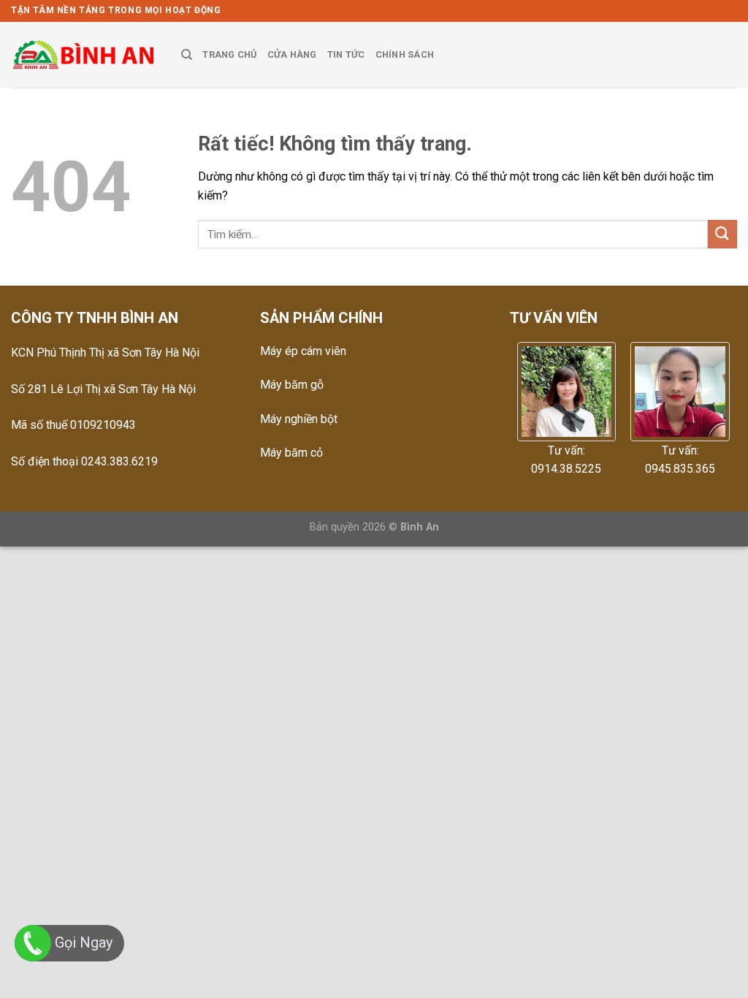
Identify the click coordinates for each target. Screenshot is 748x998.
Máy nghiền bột (298, 419)
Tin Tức (346, 54)
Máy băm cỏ (291, 453)
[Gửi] (722, 234)
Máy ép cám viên (303, 351)
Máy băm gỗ (292, 385)
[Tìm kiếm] (186, 55)
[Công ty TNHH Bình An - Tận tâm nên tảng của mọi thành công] (85, 55)
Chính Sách (405, 54)
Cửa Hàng (292, 54)
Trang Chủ (229, 54)
